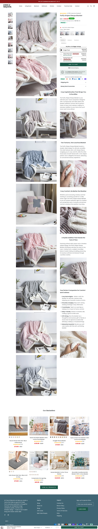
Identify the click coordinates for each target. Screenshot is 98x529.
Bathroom (44, 6)
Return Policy (60, 506)
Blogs (38, 508)
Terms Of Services (62, 511)
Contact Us (60, 503)
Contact (77, 6)
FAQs (58, 513)
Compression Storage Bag (38, 478)
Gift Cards (40, 511)
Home (20, 6)
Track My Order (68, 6)
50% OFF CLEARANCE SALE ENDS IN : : (49, 1)
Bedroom (36, 6)
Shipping (59, 516)
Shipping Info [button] (64, 82)
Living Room (28, 6)
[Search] (91, 6)
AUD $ (6, 521)
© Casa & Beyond (9, 524)
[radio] (62, 33)
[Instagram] (8, 515)
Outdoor (59, 6)
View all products (49, 487)
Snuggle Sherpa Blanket (59, 440)
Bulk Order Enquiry (42, 513)
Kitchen (52, 6)
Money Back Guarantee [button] (68, 86)
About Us (39, 506)
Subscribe (82, 509)
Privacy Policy (61, 508)
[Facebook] (4, 515)
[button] (73, 50)
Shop (38, 503)
